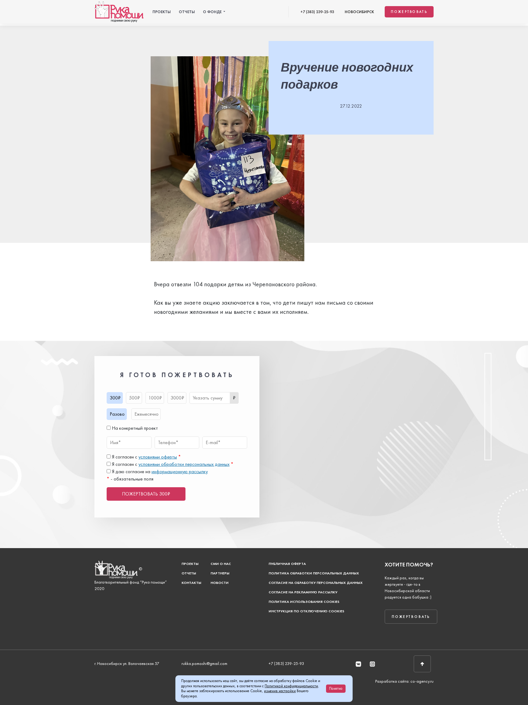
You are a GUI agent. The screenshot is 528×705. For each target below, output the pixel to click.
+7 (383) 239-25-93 (317, 11)
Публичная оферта (287, 563)
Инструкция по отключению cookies (306, 611)
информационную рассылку (180, 471)
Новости (220, 582)
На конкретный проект (134, 428)
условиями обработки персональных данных (183, 464)
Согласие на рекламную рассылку (303, 592)
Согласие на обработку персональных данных (316, 582)
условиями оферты (157, 457)
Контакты (191, 582)
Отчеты (187, 11)
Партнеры (220, 573)
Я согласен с (146, 457)
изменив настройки (280, 690)
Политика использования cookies (304, 601)
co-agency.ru (422, 681)
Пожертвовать (409, 11)
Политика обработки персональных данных (314, 573)
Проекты (161, 11)
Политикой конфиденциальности (291, 685)
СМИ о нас (221, 563)
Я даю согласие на (159, 471)
